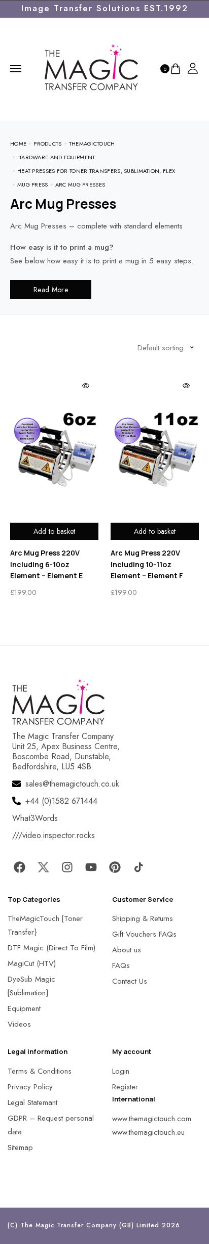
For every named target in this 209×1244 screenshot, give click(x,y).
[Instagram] (67, 867)
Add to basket (54, 531)
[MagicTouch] (91, 67)
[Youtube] (90, 867)
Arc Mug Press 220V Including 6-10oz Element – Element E (46, 564)
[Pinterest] (114, 867)
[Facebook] (19, 867)
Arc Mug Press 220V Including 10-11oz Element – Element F (147, 564)
